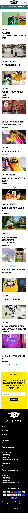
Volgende (21, 364)
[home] (14, 2)
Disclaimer (20, 503)
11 (16, 364)
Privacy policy (14, 405)
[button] (2, 2)
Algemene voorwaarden (7, 501)
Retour (16, 501)
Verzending (23, 501)
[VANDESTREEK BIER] (14, 415)
